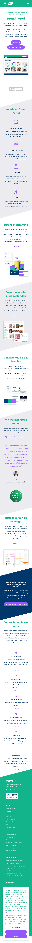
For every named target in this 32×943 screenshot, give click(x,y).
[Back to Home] (8, 3)
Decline (16, 936)
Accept (16, 932)
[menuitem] (10, 837)
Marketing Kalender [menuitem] (11, 822)
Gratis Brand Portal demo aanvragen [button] (16, 604)
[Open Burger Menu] (28, 3)
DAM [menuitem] (7, 824)
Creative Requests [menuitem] (11, 827)
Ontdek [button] (15, 246)
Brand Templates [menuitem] (11, 808)
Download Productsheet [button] (16, 47)
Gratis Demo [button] (16, 42)
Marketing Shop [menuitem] (10, 819)
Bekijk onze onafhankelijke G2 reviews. (16, 437)
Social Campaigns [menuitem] (11, 814)
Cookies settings (16, 927)
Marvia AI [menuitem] (8, 816)
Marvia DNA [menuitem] (9, 811)
